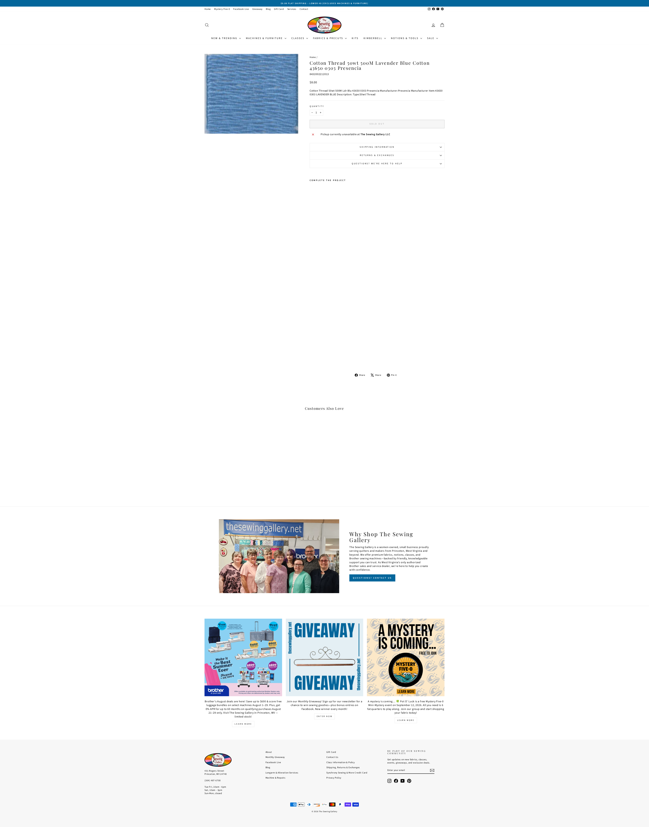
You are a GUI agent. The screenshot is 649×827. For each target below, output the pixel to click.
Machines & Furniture (265, 38)
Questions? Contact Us (372, 577)
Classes (298, 38)
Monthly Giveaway (275, 757)
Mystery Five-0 (222, 9)
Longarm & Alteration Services (282, 772)
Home (208, 9)
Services (291, 9)
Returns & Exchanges (377, 155)
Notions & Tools (405, 38)
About (269, 752)
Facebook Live (241, 9)
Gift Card (279, 9)
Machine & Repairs (276, 777)
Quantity (317, 106)
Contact (304, 9)
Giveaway (257, 9)
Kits (355, 38)
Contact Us (332, 757)
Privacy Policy (333, 777)
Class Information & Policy (340, 762)
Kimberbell (373, 38)
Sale (431, 38)
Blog (268, 9)
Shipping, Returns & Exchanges (343, 767)
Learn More (243, 724)
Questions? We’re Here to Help (377, 163)
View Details (233, 472)
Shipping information (377, 147)
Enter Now (324, 716)
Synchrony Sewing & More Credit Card (346, 772)
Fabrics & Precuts (328, 38)
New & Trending (224, 38)
